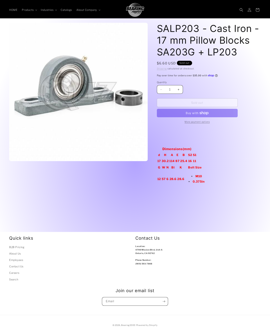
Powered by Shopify (147, 325)
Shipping (162, 68)
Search (13, 279)
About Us (15, 253)
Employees (16, 259)
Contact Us (16, 266)
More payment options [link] (197, 121)
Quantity (162, 82)
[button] (29, 10)
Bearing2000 (128, 325)
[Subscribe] (164, 301)
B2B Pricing (16, 247)
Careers (14, 272)
